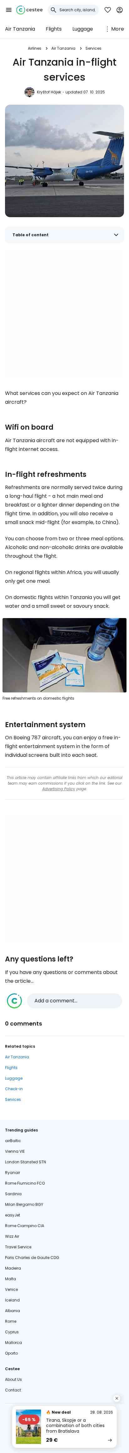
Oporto (11, 1353)
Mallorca (13, 1342)
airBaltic (13, 1140)
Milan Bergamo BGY (24, 1204)
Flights (54, 28)
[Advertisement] (64, 314)
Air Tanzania (20, 28)
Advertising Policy (58, 788)
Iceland (12, 1300)
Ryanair (12, 1172)
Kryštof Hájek (49, 92)
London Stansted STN (25, 1162)
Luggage (82, 28)
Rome (10, 1321)
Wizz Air (12, 1236)
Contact (13, 1390)
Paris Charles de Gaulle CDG (32, 1257)
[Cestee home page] (29, 10)
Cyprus (12, 1332)
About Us (13, 1379)
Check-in (14, 1088)
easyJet (12, 1215)
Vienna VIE (15, 1151)
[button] (9, 10)
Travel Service (18, 1247)
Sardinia (13, 1193)
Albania (12, 1310)
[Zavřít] (117, 1398)
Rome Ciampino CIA (24, 1225)
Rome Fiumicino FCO (25, 1183)
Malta (10, 1278)
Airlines (34, 48)
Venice (11, 1289)
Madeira (13, 1268)
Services (93, 48)
